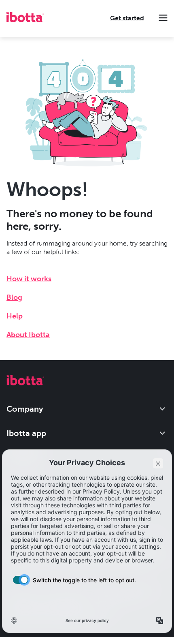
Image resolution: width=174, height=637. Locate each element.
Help (14, 316)
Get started (127, 18)
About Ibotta (28, 334)
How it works (28, 278)
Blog (14, 297)
